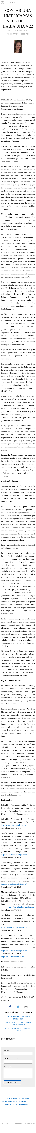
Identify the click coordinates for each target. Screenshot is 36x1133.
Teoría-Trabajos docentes (18, 34)
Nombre (6, 1050)
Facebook (10, 1007)
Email (26, 1007)
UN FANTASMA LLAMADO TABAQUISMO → (24, 1101)
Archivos (18, 1124)
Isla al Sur (10, 2)
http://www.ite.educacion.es (12, 957)
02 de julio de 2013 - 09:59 (17, 31)
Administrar (30, 1124)
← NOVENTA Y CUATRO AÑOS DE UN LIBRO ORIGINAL (9, 1101)
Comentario (8, 1067)
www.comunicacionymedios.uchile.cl (16, 927)
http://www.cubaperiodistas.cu (13, 825)
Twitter (18, 1007)
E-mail (11, 1059)
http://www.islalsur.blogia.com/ (14, 854)
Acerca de (6, 1124)
